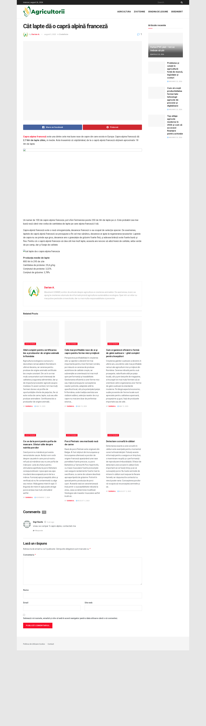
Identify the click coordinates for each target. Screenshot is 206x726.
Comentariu (29, 554)
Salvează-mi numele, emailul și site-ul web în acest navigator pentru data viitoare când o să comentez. (70, 618)
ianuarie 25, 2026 (175, 81)
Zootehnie (139, 12)
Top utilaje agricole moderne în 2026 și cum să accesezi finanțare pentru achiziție (175, 125)
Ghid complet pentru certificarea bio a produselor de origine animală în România (41, 353)
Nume (26, 590)
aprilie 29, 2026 (158, 54)
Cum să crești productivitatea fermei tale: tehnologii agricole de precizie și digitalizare (174, 97)
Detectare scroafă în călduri (120, 441)
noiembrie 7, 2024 (43, 497)
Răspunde (39, 531)
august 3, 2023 (50, 34)
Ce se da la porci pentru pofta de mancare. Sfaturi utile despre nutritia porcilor (39, 444)
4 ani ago (50, 522)
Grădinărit (177, 12)
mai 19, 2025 (40, 406)
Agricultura (124, 12)
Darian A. (36, 34)
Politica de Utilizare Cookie (34, 644)
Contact (51, 644)
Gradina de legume (158, 12)
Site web (88, 603)
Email (25, 603)
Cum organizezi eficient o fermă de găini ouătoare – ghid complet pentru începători (123, 353)
